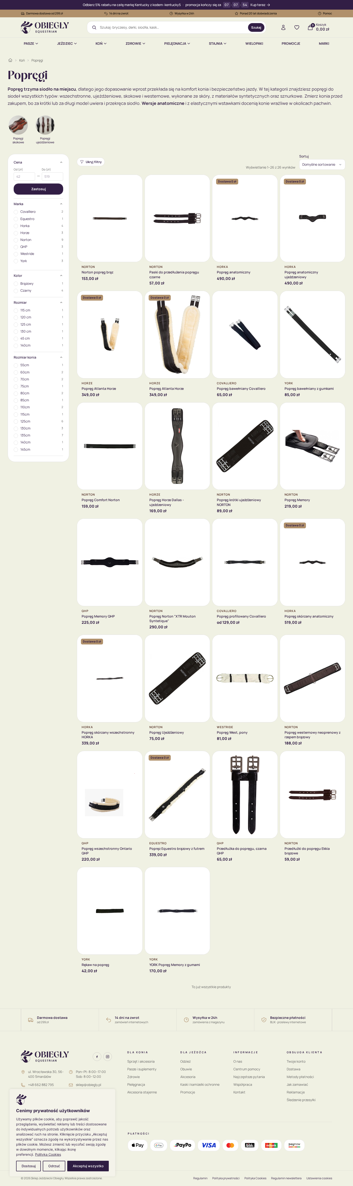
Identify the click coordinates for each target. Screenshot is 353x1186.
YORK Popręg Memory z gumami (174, 964)
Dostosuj (29, 1166)
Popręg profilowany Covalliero (241, 616)
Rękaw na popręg (95, 964)
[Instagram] (107, 1056)
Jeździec (65, 43)
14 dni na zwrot (118, 13)
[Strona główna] (10, 60)
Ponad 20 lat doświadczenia (258, 13)
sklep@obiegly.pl (88, 1084)
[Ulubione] (297, 27)
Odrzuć (54, 1166)
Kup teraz (257, 5)
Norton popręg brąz (97, 272)
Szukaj (256, 27)
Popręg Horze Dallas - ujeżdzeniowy (166, 502)
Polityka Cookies (48, 1154)
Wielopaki (254, 43)
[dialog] (62, 1132)
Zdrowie (133, 43)
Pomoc (327, 13)
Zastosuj (38, 189)
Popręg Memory (297, 500)
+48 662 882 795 (41, 1084)
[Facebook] (97, 1056)
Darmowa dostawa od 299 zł (44, 13)
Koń (99, 43)
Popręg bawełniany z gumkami (309, 388)
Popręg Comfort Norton (101, 500)
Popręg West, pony (232, 732)
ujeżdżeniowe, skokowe (117, 96)
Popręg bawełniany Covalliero (241, 388)
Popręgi (37, 60)
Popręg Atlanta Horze (99, 388)
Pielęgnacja (175, 43)
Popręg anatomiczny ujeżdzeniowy (301, 274)
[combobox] (172, 27)
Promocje (291, 43)
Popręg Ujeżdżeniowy (166, 732)
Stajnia (215, 43)
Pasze (29, 43)
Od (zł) (18, 169)
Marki (324, 43)
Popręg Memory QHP (98, 616)
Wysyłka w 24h (184, 13)
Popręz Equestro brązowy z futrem (176, 848)
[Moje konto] (283, 27)
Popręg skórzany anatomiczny (309, 616)
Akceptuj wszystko (88, 1166)
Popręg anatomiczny (233, 272)
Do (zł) (46, 169)
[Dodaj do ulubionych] (135, 182)
